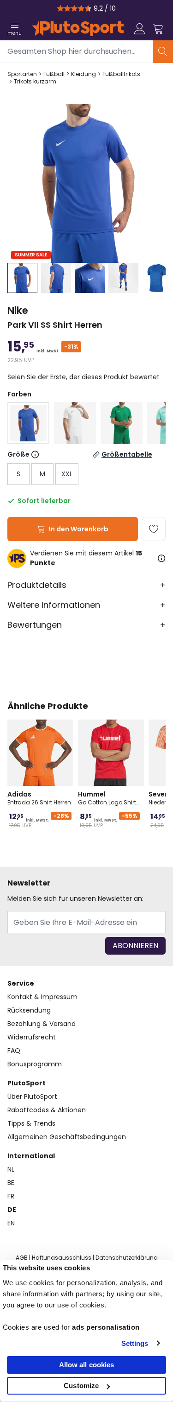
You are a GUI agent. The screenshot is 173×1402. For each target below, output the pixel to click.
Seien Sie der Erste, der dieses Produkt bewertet (83, 377)
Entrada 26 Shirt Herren (39, 798)
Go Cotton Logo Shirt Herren (107, 798)
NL (10, 1169)
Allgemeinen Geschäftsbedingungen (66, 1136)
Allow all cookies (86, 1365)
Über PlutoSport (32, 1096)
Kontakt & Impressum (42, 996)
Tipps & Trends (31, 1123)
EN (11, 1223)
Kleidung (83, 74)
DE (11, 1209)
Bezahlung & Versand (41, 1023)
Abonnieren (135, 945)
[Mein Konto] (139, 28)
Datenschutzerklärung (126, 1258)
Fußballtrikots (121, 74)
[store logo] (78, 28)
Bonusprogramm (34, 1064)
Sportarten (22, 74)
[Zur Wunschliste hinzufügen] (154, 529)
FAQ (13, 1050)
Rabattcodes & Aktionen (46, 1110)
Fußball (54, 74)
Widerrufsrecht (31, 1037)
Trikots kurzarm (35, 81)
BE (10, 1182)
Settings (135, 1343)
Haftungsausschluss (61, 1258)
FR (10, 1196)
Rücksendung (29, 1010)
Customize (81, 1385)
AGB (22, 1258)
